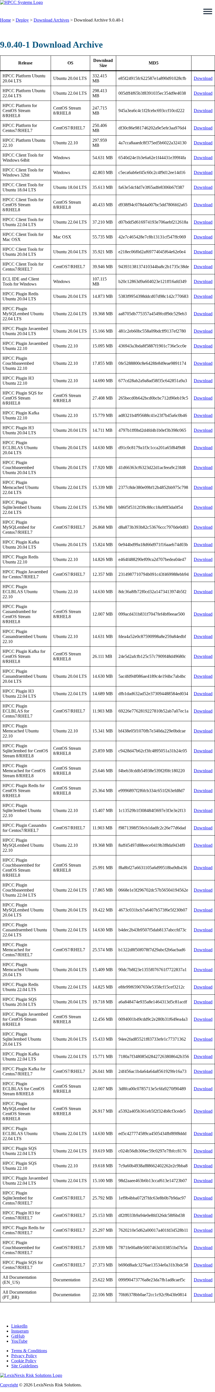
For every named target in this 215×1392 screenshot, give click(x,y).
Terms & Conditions (29, 1350)
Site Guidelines (24, 1365)
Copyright (9, 1384)
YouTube (19, 1341)
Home (5, 20)
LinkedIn (19, 1326)
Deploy (22, 20)
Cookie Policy (23, 1360)
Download (203, 78)
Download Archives (51, 20)
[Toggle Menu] (207, 11)
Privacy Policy (24, 1355)
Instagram (20, 1331)
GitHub (18, 1336)
